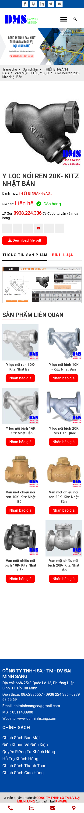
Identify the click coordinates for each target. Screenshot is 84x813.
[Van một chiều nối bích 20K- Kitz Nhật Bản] (64, 538)
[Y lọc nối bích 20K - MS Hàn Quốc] (64, 406)
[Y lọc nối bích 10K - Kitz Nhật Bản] (64, 342)
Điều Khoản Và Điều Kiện (25, 744)
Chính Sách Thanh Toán (24, 765)
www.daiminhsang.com (36, 718)
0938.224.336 (28, 213)
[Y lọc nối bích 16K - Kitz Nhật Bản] (20, 406)
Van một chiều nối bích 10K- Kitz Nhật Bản (20, 565)
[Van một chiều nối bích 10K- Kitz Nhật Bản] (20, 538)
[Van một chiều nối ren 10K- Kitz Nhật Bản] (20, 470)
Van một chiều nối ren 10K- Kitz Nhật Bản (20, 497)
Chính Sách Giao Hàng (23, 772)
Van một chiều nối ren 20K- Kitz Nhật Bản (64, 497)
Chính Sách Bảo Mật (21, 737)
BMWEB (61, 801)
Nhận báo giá (20, 378)
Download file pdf (26, 240)
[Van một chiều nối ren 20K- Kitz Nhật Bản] (64, 470)
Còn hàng (52, 203)
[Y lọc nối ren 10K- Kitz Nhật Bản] (20, 342)
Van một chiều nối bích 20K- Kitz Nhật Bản (63, 565)
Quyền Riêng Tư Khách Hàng (28, 751)
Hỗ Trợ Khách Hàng (20, 758)
